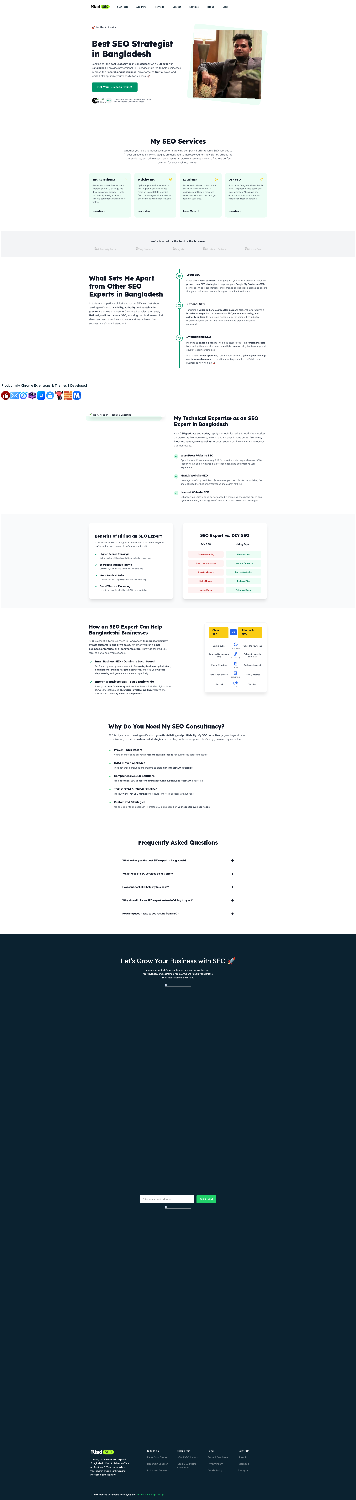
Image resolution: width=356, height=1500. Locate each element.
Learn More (98, 211)
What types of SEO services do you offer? (147, 873)
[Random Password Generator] (50, 398)
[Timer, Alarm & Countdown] (23, 398)
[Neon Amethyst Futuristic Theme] (32, 398)
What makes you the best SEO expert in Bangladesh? (154, 860)
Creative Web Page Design (149, 1494)
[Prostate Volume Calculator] (59, 398)
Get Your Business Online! (114, 87)
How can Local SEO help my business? (145, 887)
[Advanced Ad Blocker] (5, 398)
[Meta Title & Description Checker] (77, 398)
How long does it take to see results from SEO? (150, 913)
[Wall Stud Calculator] (68, 398)
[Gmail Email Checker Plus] (14, 398)
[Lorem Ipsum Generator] (41, 398)
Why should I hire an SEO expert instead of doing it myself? (158, 900)
